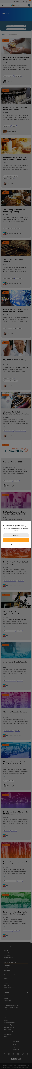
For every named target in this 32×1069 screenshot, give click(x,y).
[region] (16, 534)
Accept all (16, 540)
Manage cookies (16, 545)
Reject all (16, 535)
